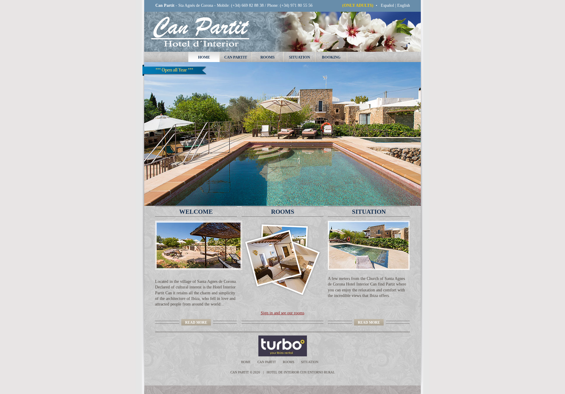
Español (387, 5)
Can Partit (235, 57)
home (204, 57)
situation (299, 57)
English (403, 5)
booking (331, 57)
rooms (267, 57)
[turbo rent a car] (282, 335)
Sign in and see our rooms (282, 313)
